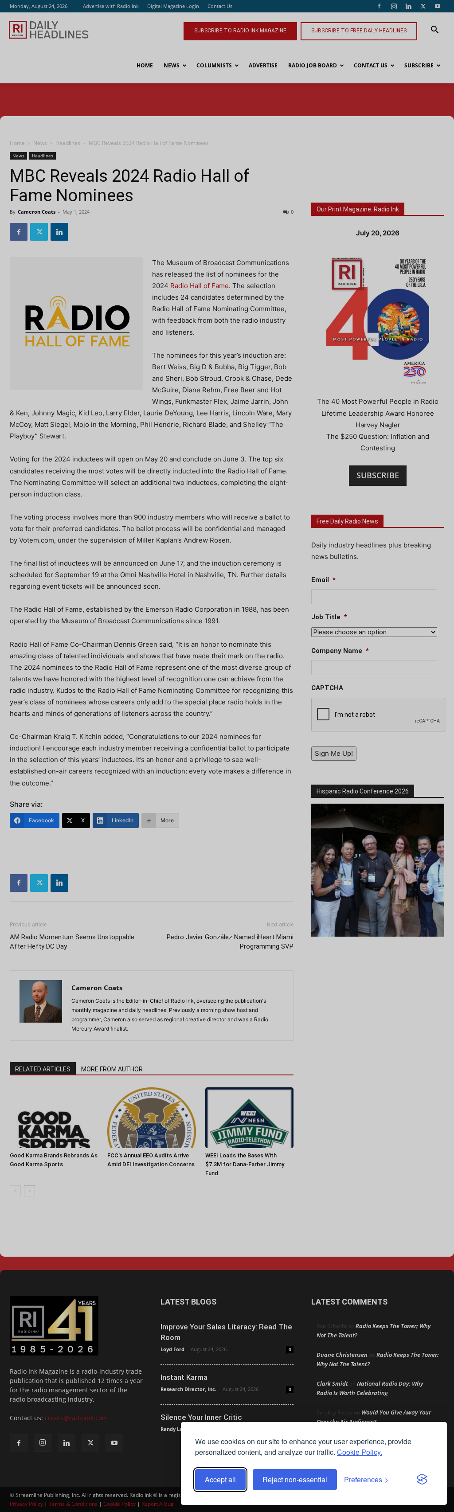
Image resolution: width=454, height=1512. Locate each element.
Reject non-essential (294, 1479)
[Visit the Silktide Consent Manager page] (422, 1479)
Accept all (220, 1479)
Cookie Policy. (359, 1452)
